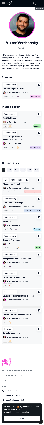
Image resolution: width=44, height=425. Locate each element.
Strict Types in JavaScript (14, 277)
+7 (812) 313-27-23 (13, 391)
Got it (22, 418)
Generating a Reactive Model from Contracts (12, 138)
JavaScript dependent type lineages (18, 296)
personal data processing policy (16, 412)
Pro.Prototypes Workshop (14, 89)
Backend (37, 126)
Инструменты (35, 147)
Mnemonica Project (11, 184)
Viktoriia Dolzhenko (14, 122)
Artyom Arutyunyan (14, 143)
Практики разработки (32, 192)
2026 (9, 170)
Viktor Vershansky (14, 92)
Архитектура (35, 96)
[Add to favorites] (39, 85)
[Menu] (3, 3)
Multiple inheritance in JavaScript (17, 259)
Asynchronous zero (11, 333)
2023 (16, 170)
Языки (38, 248)
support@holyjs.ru (12, 395)
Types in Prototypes (11, 240)
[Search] (34, 3)
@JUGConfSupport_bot (14, 400)
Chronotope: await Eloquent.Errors (18, 314)
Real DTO (7, 221)
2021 (23, 170)
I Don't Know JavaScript (13, 203)
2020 (30, 170)
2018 (36, 170)
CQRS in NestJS (9, 118)
